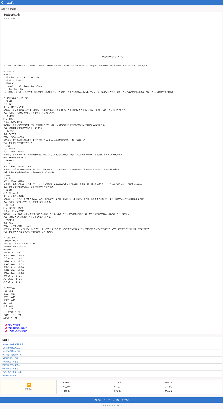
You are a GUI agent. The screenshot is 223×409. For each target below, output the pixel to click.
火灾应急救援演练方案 (11, 351)
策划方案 (12, 9)
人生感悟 (116, 400)
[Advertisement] (111, 38)
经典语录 (97, 400)
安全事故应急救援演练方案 (12, 344)
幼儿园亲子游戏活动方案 (12, 355)
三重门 (4, 2)
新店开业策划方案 (9, 376)
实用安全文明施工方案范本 (17, 328)
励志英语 (125, 400)
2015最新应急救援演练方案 (18, 331)
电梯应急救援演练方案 (11, 348)
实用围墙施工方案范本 (11, 362)
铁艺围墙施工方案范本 (11, 369)
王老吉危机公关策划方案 (12, 372)
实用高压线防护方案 (10, 358)
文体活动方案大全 (14, 325)
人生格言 (107, 400)
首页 (3, 9)
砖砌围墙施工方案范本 (11, 365)
